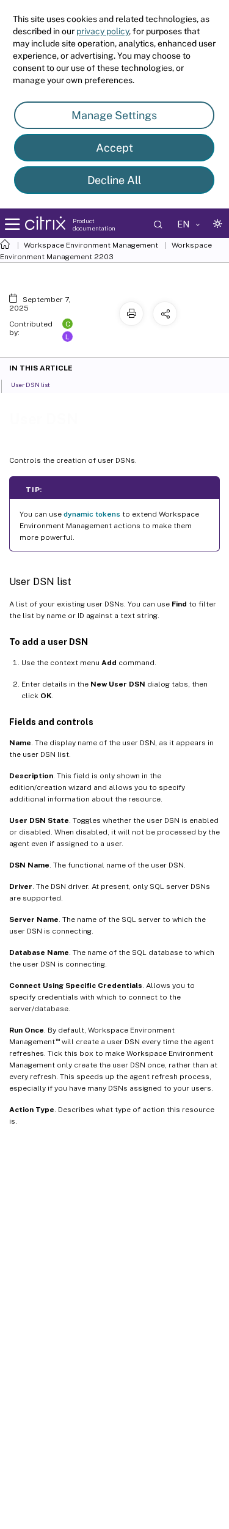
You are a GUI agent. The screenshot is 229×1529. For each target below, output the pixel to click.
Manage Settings (114, 115)
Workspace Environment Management (91, 245)
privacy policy (102, 31)
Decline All (114, 180)
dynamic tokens (92, 514)
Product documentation (94, 224)
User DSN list (30, 384)
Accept (114, 147)
